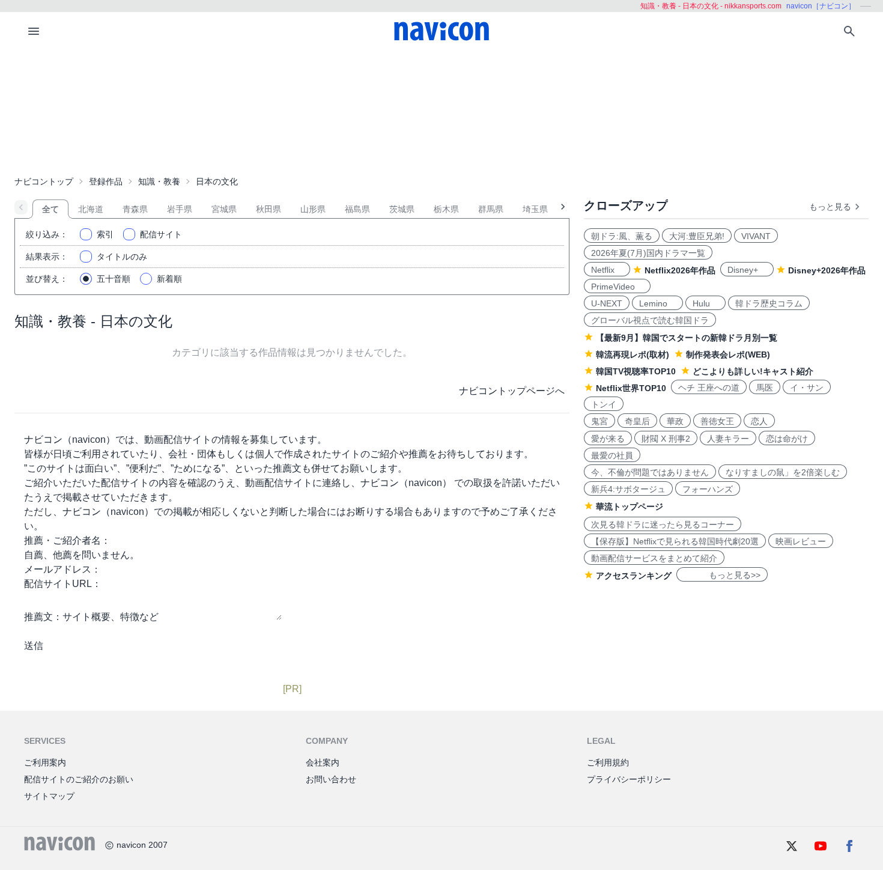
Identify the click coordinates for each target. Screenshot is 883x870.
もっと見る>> (722, 575)
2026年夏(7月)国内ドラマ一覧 (648, 253)
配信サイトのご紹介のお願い (78, 779)
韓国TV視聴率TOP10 (636, 371)
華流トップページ (629, 506)
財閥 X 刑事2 (666, 438)
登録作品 (106, 181)
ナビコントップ (43, 181)
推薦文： (43, 617)
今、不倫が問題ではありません (650, 472)
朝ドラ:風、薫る (621, 236)
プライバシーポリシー (629, 779)
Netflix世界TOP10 (631, 388)
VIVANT (756, 236)
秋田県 (268, 209)
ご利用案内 (45, 762)
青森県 (135, 209)
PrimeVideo (617, 286)
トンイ (603, 404)
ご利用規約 (608, 762)
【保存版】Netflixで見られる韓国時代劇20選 (675, 541)
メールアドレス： (62, 569)
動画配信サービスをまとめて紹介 (654, 558)
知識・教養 (159, 181)
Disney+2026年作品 (827, 270)
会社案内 (322, 762)
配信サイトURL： (63, 584)
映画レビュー (800, 541)
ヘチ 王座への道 (708, 387)
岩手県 (179, 209)
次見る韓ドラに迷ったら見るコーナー (662, 524)
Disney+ (746, 270)
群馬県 (490, 209)
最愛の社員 (612, 455)
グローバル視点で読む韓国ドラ (650, 320)
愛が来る (608, 438)
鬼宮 (599, 421)
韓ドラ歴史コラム (769, 303)
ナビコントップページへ (512, 391)
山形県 (313, 209)
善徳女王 (717, 421)
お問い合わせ (331, 779)
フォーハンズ (707, 489)
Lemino (657, 303)
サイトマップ (49, 796)
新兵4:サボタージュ (628, 489)
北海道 (90, 209)
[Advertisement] (441, 110)
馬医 (764, 387)
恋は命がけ (787, 438)
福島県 (357, 209)
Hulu (705, 303)
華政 (675, 421)
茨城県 (401, 209)
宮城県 (224, 209)
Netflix (607, 270)
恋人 (759, 421)
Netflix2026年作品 (680, 270)
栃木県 (446, 209)
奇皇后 (637, 421)
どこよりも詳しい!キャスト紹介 (753, 371)
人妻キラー (728, 438)
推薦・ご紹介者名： (67, 540)
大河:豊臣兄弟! (696, 236)
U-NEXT (606, 303)
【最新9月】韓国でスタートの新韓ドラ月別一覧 (686, 337)
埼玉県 (535, 209)
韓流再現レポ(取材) (632, 354)
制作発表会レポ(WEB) (728, 354)
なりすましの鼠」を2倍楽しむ (783, 472)
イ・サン (807, 387)
